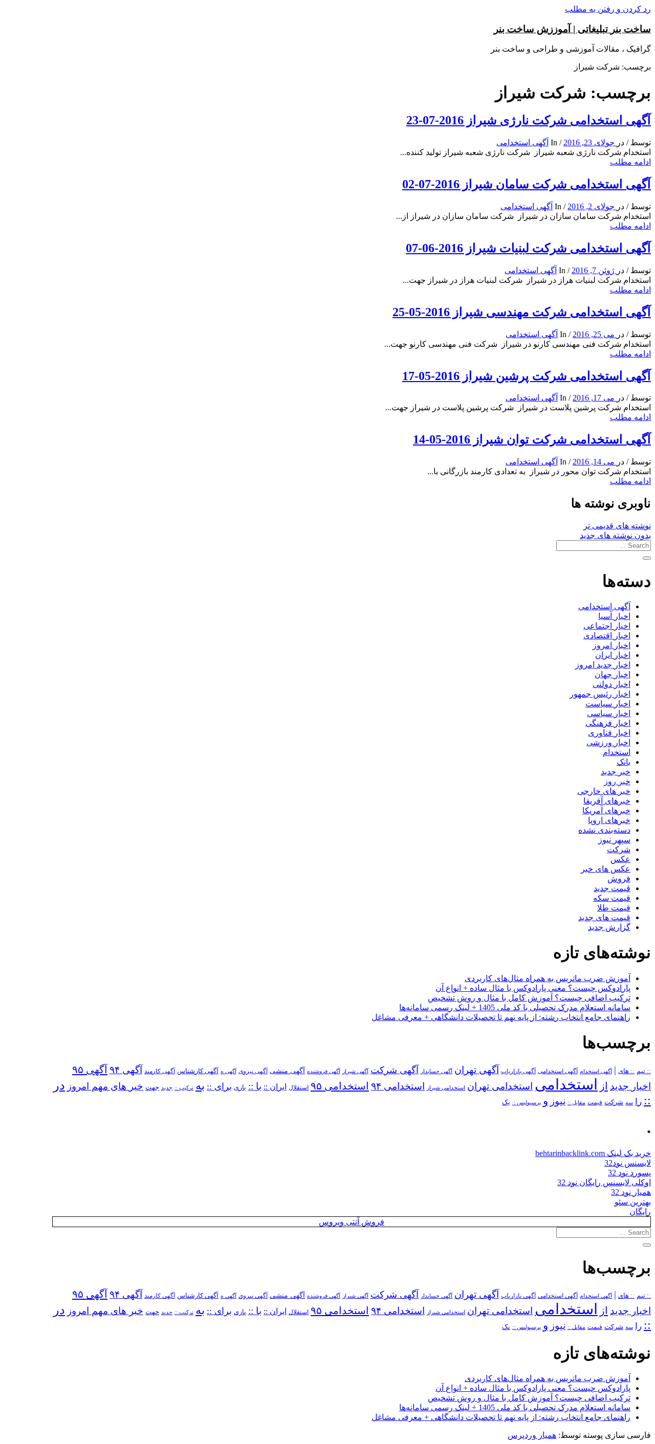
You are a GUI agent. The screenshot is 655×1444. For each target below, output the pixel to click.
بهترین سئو (633, 1201)
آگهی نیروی (253, 1071)
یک (506, 1102)
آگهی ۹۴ (126, 1069)
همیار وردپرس (532, 1435)
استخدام (616, 752)
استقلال (299, 1087)
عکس (620, 859)
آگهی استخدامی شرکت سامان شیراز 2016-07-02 (526, 184)
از (604, 1086)
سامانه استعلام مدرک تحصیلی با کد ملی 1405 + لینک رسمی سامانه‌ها (514, 1007)
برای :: (219, 1086)
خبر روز (617, 781)
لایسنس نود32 (627, 1163)
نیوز (557, 1101)
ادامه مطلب (630, 162)
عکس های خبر (605, 868)
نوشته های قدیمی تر (617, 525)
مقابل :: (576, 1102)
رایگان (640, 1211)
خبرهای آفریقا (606, 800)
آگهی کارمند (159, 1071)
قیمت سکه (611, 898)
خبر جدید (615, 771)
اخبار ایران (612, 655)
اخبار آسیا (614, 616)
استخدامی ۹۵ (340, 1086)
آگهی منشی (287, 1071)
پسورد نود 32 (629, 1172)
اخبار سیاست (607, 703)
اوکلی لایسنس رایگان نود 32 (604, 1182)
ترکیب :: (183, 1087)
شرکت (618, 849)
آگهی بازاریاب (518, 1071)
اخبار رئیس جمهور (600, 694)
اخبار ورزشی (608, 742)
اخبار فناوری (609, 732)
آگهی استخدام (596, 1071)
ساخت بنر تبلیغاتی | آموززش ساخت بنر (572, 29)
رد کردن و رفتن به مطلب (608, 9)
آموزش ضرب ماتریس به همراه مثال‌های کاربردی (547, 978)
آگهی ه (228, 1071)
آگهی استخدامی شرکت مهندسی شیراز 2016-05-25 (521, 312)
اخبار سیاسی (608, 713)
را (638, 1101)
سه (629, 1102)
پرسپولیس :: (526, 1102)
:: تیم (644, 1071)
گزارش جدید (609, 927)
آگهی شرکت (394, 1070)
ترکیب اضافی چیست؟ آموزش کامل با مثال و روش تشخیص (529, 997)
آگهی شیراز (355, 1071)
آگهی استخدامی (522, 142)
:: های (626, 1071)
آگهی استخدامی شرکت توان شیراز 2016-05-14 (532, 439)
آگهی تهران (476, 1069)
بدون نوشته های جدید (615, 535)
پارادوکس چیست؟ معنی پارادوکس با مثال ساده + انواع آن (532, 988)
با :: (254, 1086)
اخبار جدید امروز (602, 664)
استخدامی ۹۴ (398, 1086)
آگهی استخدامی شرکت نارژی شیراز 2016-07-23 (528, 120)
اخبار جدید (630, 1086)
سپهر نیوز (614, 839)
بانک (623, 762)
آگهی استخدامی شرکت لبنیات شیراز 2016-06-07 (528, 248)
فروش (618, 878)
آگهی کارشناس (198, 1071)
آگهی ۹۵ (89, 1069)
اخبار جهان (612, 674)
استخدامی (566, 1084)
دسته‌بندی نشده (604, 830)
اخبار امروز (611, 645)
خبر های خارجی (603, 791)
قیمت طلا (613, 907)
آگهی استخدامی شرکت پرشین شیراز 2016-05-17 (526, 376)
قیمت (594, 1102)
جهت (152, 1087)
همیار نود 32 (631, 1192)
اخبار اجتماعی (606, 625)
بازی (240, 1087)
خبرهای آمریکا (606, 810)
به (200, 1085)
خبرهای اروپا (609, 820)
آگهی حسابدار (436, 1071)
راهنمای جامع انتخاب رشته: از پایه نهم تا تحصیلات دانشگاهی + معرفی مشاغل (501, 1017)
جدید (166, 1088)
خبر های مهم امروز (105, 1086)
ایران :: (275, 1086)
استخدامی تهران (500, 1086)
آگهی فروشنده (323, 1071)
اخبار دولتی (611, 684)
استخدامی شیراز (446, 1087)
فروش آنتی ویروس (351, 1221)
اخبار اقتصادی (606, 635)
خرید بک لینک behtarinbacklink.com (593, 1153)
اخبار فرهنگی (607, 723)
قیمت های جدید (604, 917)
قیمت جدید (612, 888)
